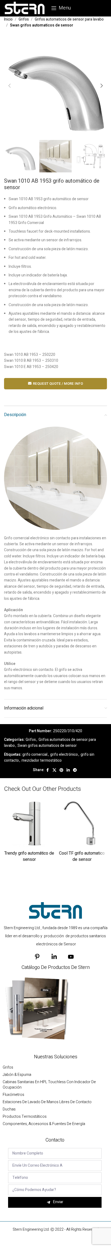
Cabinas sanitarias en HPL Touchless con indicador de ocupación (49, 1084)
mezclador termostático (42, 760)
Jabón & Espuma (17, 1075)
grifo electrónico (64, 754)
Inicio (8, 19)
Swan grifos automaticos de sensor (41, 25)
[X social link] (54, 770)
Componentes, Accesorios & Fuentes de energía (44, 1124)
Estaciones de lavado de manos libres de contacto (47, 1102)
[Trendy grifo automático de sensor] (29, 823)
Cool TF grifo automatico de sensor (82, 856)
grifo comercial (34, 754)
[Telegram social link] (74, 770)
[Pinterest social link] (61, 770)
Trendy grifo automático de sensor (29, 856)
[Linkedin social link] (68, 770)
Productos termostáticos (25, 1116)
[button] (9, 85)
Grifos (24, 19)
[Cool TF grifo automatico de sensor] (82, 823)
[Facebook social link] (47, 770)
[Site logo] (25, 8)
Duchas (9, 1109)
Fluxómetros (13, 1095)
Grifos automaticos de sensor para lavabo (69, 19)
